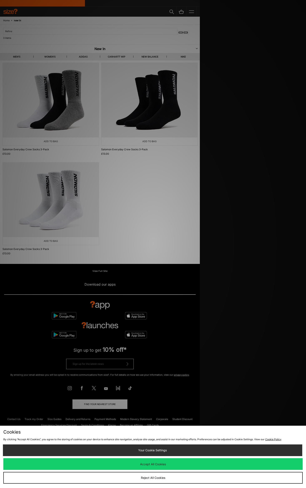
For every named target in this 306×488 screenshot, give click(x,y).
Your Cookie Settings (152, 450)
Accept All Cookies (153, 464)
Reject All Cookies (153, 477)
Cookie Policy (273, 439)
